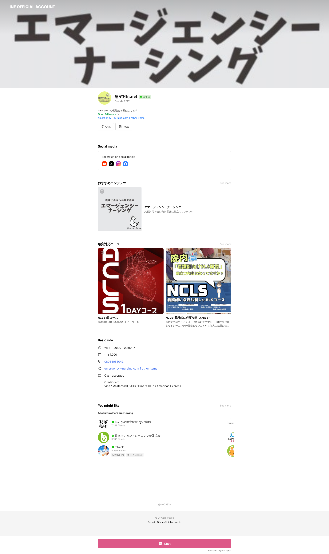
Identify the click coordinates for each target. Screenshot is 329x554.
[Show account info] (145, 97)
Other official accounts (169, 522)
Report (151, 522)
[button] (123, 126)
